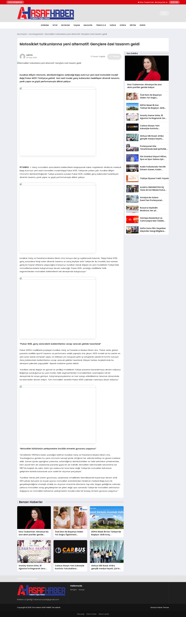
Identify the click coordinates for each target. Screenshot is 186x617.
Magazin (88, 25)
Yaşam (77, 25)
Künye (142, 25)
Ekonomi (65, 25)
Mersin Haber (91, 614)
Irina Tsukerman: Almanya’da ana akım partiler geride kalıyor (157, 2)
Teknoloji (101, 25)
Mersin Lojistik (104, 614)
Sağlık (113, 25)
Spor (55, 25)
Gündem (45, 25)
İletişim (73, 589)
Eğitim (133, 25)
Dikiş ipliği (80, 614)
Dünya (123, 25)
